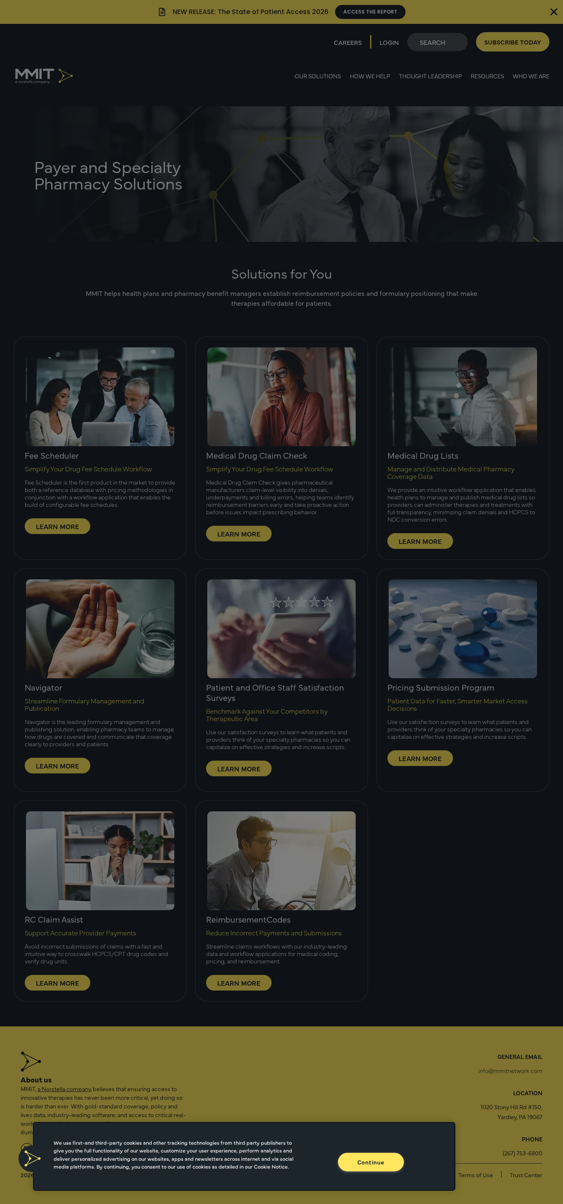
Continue (371, 1161)
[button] (32, 1158)
